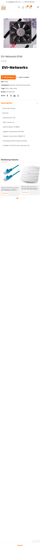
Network (12, 85)
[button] (8, 77)
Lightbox (35, 46)
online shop (13, 88)
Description (6, 103)
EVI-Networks (15, 67)
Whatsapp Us (9, 77)
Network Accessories (23, 85)
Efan (6, 88)
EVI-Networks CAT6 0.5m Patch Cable (14, 190)
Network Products (32, 187)
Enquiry (20, 545)
